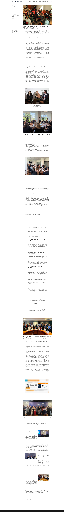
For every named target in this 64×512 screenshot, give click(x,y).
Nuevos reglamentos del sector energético (37, 227)
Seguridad (13, 33)
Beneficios (40, 1)
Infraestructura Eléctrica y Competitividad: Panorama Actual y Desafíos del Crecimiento (36, 27)
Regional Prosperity (14, 30)
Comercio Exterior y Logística (15, 15)
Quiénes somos (30, 1)
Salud (37, 135)
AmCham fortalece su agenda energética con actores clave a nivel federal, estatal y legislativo (37, 418)
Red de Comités (35, 1)
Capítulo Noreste (34, 338)
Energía (37, 28)
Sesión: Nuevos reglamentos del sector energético (34, 222)
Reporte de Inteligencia (15, 31)
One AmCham (45, 338)
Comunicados (13, 16)
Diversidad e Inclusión (15, 19)
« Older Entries (24, 508)
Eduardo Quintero (25, 28)
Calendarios (48, 1)
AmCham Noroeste (14, 7)
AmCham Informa (14, 6)
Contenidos (43, 1)
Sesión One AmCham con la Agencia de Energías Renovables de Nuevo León (37, 337)
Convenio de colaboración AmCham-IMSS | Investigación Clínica (37, 134)
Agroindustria (13, 5)
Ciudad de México (34, 28)
